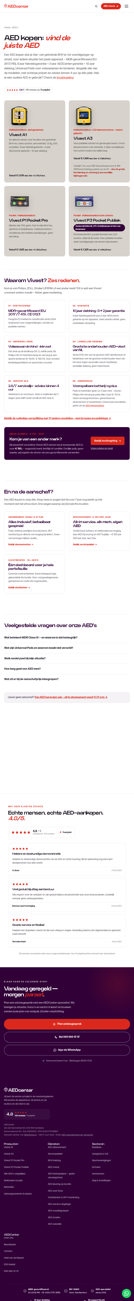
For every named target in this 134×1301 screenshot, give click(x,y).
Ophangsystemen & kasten (18, 1193)
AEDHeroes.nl (30, 1135)
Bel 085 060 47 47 (69, 1037)
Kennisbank (10, 1244)
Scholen (96, 1167)
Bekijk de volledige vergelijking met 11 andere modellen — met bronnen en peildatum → (57, 418)
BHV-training (54, 1160)
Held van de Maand (14, 1257)
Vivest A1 (8, 1147)
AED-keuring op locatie (59, 1184)
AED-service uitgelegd (59, 1204)
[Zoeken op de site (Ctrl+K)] (96, 6)
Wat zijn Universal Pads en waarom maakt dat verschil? (38, 648)
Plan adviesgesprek (69, 1024)
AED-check (53, 1167)
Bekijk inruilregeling (107, 440)
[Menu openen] (126, 6)
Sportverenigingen (101, 1160)
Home (7, 27)
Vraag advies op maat (102, 448)
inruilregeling (65, 77)
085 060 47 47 (11, 1271)
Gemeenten (98, 1173)
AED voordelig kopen (58, 1210)
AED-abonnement (57, 1147)
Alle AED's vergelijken (14, 1173)
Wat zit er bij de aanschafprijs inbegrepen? (31, 679)
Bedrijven (97, 1147)
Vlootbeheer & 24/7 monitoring (63, 1197)
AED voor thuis (55, 1190)
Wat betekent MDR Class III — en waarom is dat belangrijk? (40, 637)
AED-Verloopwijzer (94, 405)
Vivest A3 (83, 139)
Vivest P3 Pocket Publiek (16, 1167)
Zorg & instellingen (101, 1180)
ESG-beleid (9, 1264)
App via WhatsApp (69, 1050)
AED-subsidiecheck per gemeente (77, 1135)
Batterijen (9, 1187)
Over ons (8, 1237)
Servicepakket (55, 1153)
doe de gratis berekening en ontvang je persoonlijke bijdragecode (99, 172)
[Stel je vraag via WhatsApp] (126, 1293)
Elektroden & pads (13, 1180)
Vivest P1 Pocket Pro (14, 1160)
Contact (8, 1251)
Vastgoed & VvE (100, 1153)
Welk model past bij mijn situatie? (25, 658)
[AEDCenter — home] (16, 6)
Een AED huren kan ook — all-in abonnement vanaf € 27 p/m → (71, 697)
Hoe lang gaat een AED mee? (22, 668)
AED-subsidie (54, 1224)
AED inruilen (54, 1217)
